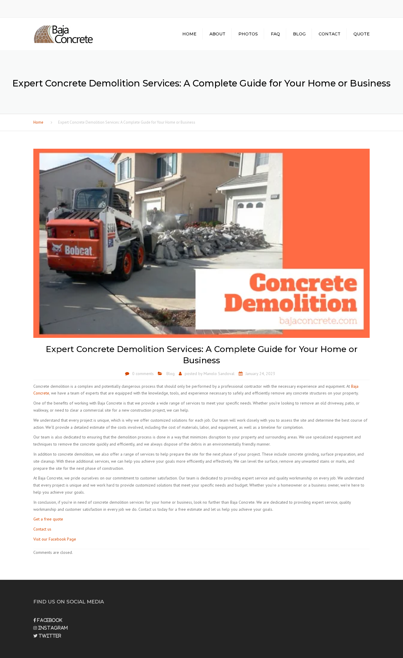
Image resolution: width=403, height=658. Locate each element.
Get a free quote (48, 519)
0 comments (143, 373)
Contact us (42, 529)
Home (189, 34)
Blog (299, 34)
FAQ (275, 34)
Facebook (49, 620)
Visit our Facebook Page (54, 539)
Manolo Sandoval (219, 373)
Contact (329, 34)
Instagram (52, 628)
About (217, 34)
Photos (248, 34)
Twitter (49, 636)
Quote (361, 34)
